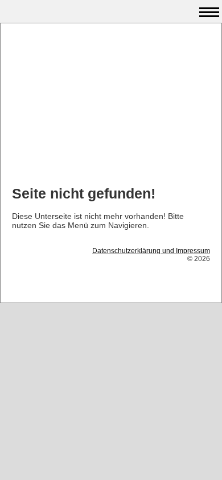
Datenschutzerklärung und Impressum (151, 251)
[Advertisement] (111, 106)
